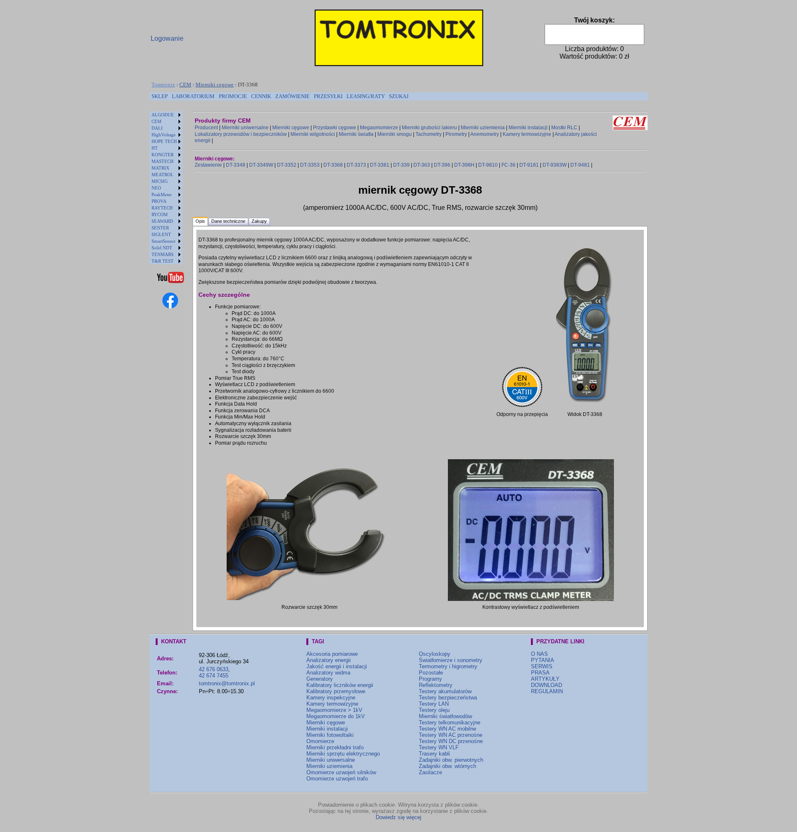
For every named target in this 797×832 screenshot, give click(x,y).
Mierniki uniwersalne (245, 127)
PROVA (159, 201)
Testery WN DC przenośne (451, 741)
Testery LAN (434, 704)
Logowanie (167, 38)
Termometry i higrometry (448, 666)
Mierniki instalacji (528, 127)
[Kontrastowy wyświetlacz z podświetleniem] (531, 599)
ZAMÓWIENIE (292, 96)
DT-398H (464, 165)
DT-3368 (333, 165)
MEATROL (163, 174)
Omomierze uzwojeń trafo (337, 778)
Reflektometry (435, 685)
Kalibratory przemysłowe (335, 691)
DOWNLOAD (546, 685)
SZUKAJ (398, 96)
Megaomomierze (379, 127)
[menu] (166, 187)
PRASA (540, 673)
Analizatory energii (328, 660)
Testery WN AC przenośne (450, 735)
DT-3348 (235, 165)
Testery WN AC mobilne (447, 729)
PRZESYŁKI (328, 96)
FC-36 (508, 165)
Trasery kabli (434, 754)
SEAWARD (162, 221)
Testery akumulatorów (445, 691)
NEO (156, 187)
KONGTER (163, 154)
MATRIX (160, 167)
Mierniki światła (356, 134)
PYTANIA (542, 660)
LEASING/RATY (366, 96)
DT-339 (401, 165)
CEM (185, 84)
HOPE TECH (164, 141)
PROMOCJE (233, 96)
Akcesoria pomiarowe (332, 654)
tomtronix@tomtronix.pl (227, 683)
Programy (430, 679)
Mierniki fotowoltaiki (330, 735)
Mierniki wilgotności (313, 134)
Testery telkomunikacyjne (449, 722)
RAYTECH (162, 207)
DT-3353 (310, 165)
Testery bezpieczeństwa (448, 697)
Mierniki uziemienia (483, 127)
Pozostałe (431, 673)
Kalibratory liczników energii (339, 685)
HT (155, 147)
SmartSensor (164, 241)
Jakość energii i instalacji (336, 666)
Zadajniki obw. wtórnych (447, 766)
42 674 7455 (213, 675)
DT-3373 (356, 165)
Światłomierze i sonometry (450, 660)
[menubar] (280, 96)
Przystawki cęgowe (334, 127)
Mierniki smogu (394, 134)
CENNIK (261, 96)
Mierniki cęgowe (215, 84)
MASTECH (163, 161)
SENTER (160, 227)
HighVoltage (164, 134)
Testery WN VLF (439, 747)
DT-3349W (261, 165)
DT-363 (421, 165)
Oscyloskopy (434, 654)
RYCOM (160, 214)
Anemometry (484, 134)
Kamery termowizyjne (527, 134)
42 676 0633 (213, 669)
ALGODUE (163, 114)
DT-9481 (580, 165)
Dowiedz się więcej (398, 817)
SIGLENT (161, 234)
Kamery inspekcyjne (330, 697)
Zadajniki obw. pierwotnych (451, 760)
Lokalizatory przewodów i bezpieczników (241, 134)
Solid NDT (162, 247)
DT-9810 (488, 165)
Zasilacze (430, 772)
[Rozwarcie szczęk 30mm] (310, 598)
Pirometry (456, 134)
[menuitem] (159, 96)
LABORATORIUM (193, 96)
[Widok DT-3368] (585, 406)
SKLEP (160, 96)
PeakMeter (162, 194)
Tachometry (429, 134)
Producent (206, 127)
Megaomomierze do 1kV (335, 716)
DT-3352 (286, 165)
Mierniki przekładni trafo (335, 747)
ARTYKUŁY (545, 679)
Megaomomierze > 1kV (334, 710)
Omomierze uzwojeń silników (341, 772)
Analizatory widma (328, 673)
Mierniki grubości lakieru (429, 127)
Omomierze (320, 741)
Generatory (319, 679)
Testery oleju (434, 710)
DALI (157, 128)
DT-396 (442, 165)
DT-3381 (379, 165)
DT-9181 (529, 165)
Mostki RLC (564, 127)
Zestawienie (208, 165)
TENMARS (163, 254)
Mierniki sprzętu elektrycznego (343, 754)
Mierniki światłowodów (445, 716)
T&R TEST (163, 260)
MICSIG (160, 181)
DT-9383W (555, 165)
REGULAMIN (547, 691)
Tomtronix (163, 84)
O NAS (539, 654)
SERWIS (542, 666)
